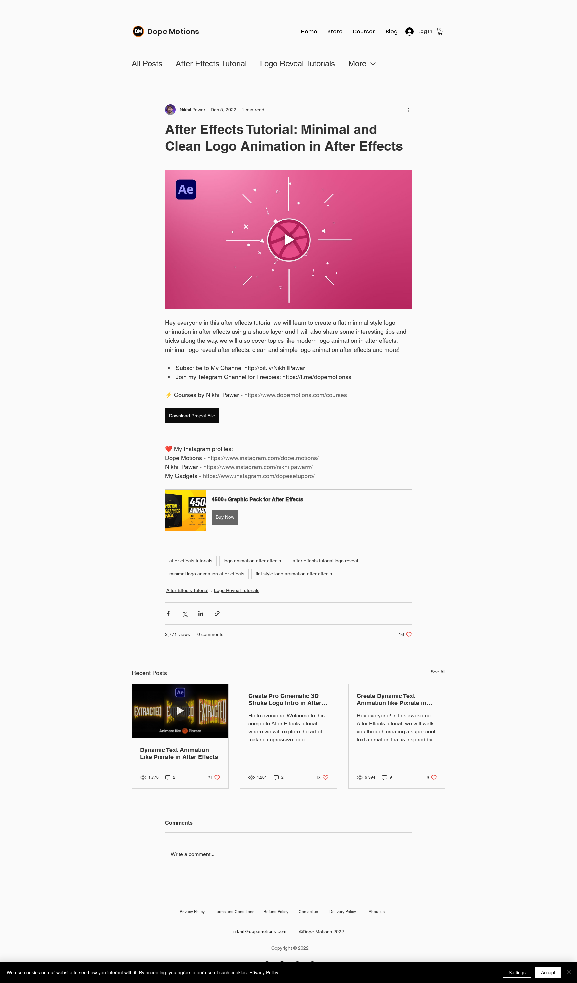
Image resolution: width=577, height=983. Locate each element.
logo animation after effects (252, 560)
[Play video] (288, 239)
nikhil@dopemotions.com (260, 931)
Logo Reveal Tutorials (297, 63)
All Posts (147, 63)
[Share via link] (217, 613)
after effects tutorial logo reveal (325, 560)
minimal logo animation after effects (206, 573)
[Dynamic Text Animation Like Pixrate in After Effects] (180, 711)
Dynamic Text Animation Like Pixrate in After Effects (179, 753)
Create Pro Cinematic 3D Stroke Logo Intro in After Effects (284, 699)
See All (438, 671)
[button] (440, 31)
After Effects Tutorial (211, 63)
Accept (548, 972)
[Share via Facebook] (168, 613)
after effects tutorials (190, 560)
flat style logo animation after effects (294, 573)
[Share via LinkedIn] (201, 613)
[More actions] (408, 110)
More (357, 63)
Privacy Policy (263, 972)
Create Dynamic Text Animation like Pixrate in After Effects (391, 699)
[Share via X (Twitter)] (184, 613)
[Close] (569, 972)
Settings (517, 972)
